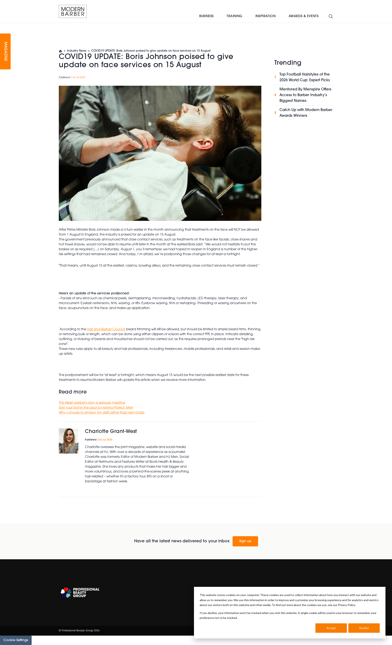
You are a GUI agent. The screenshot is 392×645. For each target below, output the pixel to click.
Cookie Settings (15, 640)
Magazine (5, 51)
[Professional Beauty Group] (80, 592)
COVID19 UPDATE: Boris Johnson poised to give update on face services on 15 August (150, 50)
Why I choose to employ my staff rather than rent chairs (101, 412)
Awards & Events (303, 16)
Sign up (245, 541)
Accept (331, 628)
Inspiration (265, 16)
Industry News (76, 50)
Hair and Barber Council (106, 329)
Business (206, 16)
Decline (364, 628)
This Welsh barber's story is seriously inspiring (92, 403)
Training (234, 16)
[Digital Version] (3, 25)
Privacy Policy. (347, 605)
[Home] (73, 11)
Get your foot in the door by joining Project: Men (96, 407)
